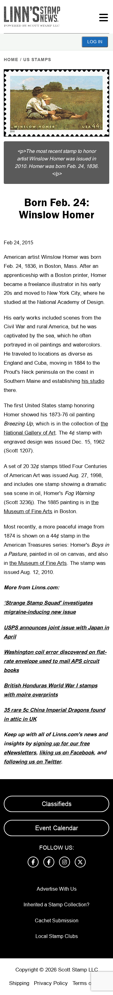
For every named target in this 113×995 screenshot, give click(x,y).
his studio (93, 381)
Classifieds (57, 803)
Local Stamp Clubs (56, 936)
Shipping (19, 983)
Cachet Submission (56, 920)
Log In (94, 41)
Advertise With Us (57, 889)
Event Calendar (56, 828)
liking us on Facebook (66, 753)
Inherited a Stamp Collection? (56, 904)
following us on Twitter (32, 762)
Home (11, 59)
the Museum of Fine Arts (38, 563)
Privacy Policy (51, 983)
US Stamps (37, 59)
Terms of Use (88, 983)
